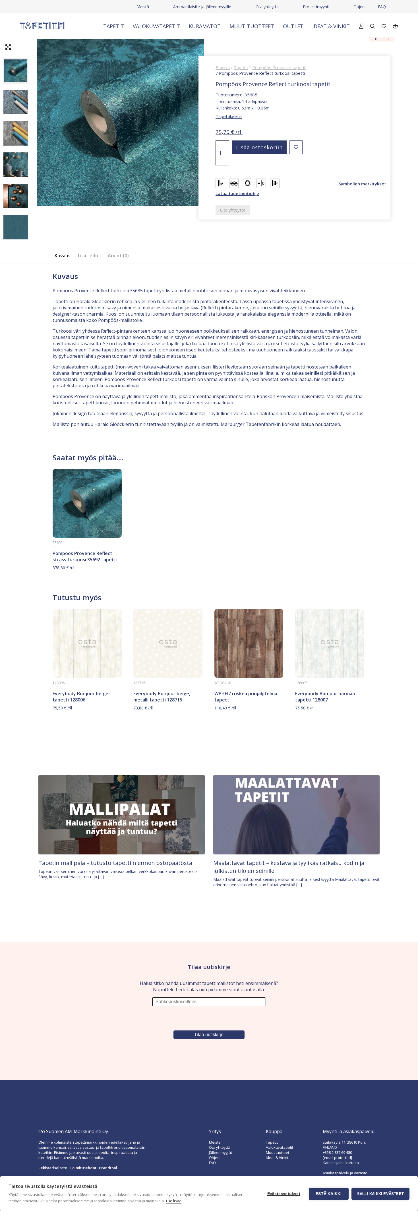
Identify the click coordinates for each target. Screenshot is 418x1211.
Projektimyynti (316, 6)
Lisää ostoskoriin (259, 147)
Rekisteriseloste (52, 1167)
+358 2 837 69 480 (337, 1152)
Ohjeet (359, 6)
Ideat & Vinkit (331, 26)
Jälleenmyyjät (220, 1152)
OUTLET (293, 26)
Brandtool (108, 1167)
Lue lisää (173, 1200)
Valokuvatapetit (156, 26)
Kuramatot (205, 26)
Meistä (142, 6)
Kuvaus (63, 255)
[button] (296, 147)
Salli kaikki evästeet (380, 1194)
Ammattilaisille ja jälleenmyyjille (202, 6)
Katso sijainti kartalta (341, 1162)
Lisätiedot (89, 255)
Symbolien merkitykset (362, 184)
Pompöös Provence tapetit (279, 67)
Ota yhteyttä (267, 6)
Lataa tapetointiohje (237, 193)
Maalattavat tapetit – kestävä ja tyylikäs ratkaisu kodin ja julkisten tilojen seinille (288, 867)
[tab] (64, 255)
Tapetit (113, 26)
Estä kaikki (329, 1194)
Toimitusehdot (83, 1167)
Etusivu (223, 67)
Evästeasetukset (283, 1194)
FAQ (382, 6)
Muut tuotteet (251, 26)
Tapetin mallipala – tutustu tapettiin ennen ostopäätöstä (115, 863)
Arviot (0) (118, 255)
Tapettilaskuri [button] (229, 116)
